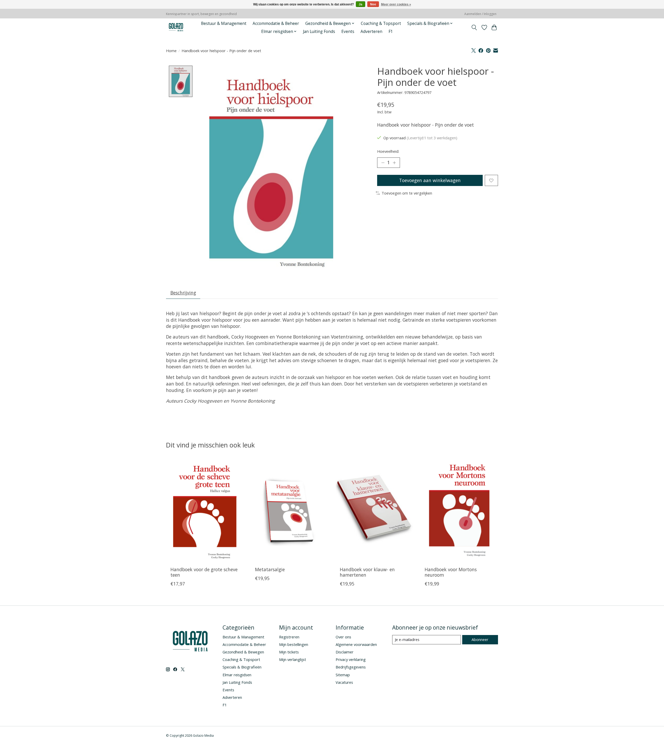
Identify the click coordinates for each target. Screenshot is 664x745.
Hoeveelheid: (388, 151)
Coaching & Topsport (381, 23)
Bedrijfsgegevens (351, 667)
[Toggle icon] (474, 27)
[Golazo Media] (176, 27)
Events (347, 31)
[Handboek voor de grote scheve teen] (205, 510)
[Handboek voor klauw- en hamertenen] (374, 510)
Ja (360, 4)
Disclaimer (345, 651)
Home (171, 50)
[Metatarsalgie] (289, 510)
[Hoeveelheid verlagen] (382, 162)
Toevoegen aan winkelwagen (430, 180)
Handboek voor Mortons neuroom (451, 572)
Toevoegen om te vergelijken (407, 193)
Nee (373, 4)
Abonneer (480, 639)
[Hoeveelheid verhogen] (394, 162)
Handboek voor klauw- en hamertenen (367, 572)
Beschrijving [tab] (183, 292)
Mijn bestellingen (293, 644)
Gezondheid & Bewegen (243, 651)
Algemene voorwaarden (356, 644)
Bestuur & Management (223, 23)
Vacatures (344, 682)
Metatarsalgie (270, 569)
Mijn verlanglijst (292, 659)
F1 (391, 31)
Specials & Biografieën (242, 667)
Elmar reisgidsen (237, 674)
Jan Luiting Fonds (319, 31)
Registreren (289, 636)
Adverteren (371, 31)
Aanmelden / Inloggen (480, 14)
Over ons (343, 636)
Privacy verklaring (351, 659)
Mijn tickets (289, 651)
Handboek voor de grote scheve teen (204, 572)
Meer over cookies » (396, 4)
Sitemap (343, 674)
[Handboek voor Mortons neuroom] (459, 510)
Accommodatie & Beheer (276, 23)
